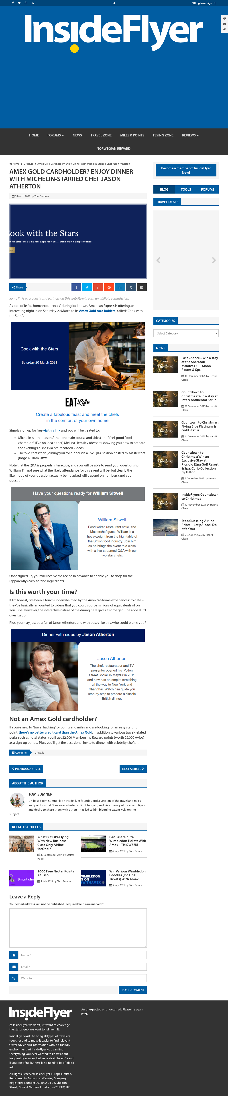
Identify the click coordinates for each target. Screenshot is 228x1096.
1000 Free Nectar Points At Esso (55, 873)
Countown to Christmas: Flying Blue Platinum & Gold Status (200, 426)
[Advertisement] (114, 95)
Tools (186, 189)
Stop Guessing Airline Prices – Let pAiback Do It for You (199, 524)
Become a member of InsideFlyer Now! (186, 170)
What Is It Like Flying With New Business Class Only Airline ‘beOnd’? (53, 843)
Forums (207, 189)
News (160, 348)
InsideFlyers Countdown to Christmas (199, 496)
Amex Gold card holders (97, 310)
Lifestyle (39, 752)
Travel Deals (167, 202)
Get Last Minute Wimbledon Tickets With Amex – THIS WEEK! (127, 841)
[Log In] (224, 29)
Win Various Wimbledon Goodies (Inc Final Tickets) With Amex (127, 875)
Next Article (132, 769)
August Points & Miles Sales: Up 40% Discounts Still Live (180, 293)
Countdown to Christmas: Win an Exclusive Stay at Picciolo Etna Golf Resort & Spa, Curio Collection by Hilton (200, 462)
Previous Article (27, 769)
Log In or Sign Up (205, 3)
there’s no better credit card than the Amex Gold (55, 732)
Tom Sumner (40, 794)
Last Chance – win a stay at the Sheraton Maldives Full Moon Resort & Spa (199, 364)
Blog (164, 189)
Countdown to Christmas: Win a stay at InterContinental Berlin (199, 396)
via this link (51, 430)
